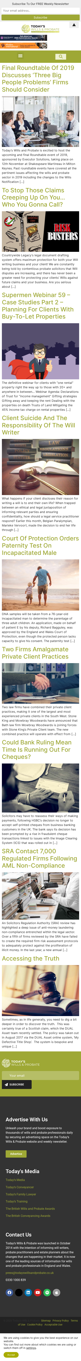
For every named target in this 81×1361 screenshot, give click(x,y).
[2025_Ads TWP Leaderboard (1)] (23, 47)
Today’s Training (17, 1201)
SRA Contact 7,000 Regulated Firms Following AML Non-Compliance (39, 858)
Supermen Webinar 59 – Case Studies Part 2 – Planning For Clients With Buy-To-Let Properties (38, 305)
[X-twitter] (19, 1292)
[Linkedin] (28, 1292)
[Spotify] (47, 1292)
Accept (11, 1354)
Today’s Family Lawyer (21, 1194)
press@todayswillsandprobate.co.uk (30, 1273)
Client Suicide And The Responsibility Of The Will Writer (38, 425)
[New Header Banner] (23, 40)
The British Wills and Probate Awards (30, 1209)
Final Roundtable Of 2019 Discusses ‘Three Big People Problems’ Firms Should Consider (38, 78)
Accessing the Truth (30, 958)
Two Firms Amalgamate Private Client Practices (35, 653)
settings (31, 1347)
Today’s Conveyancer (20, 1187)
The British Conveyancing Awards (28, 1216)
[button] (20, 55)
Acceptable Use (53, 1324)
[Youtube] (37, 1292)
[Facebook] (9, 1292)
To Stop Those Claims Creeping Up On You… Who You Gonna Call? (33, 197)
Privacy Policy (61, 1320)
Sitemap (46, 1320)
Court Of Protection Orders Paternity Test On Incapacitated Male (40, 545)
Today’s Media (15, 1180)
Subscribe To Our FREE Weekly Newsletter (40, 4)
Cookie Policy (35, 1324)
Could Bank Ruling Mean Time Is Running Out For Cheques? (37, 749)
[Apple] (56, 1292)
